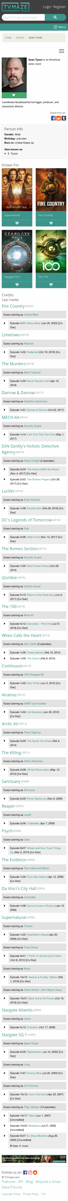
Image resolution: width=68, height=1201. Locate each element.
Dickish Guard (32, 586)
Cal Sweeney (34, 712)
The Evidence (14, 859)
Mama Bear (33, 323)
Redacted (32, 352)
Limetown (11, 335)
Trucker (28, 926)
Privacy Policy (31, 1194)
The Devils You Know (39, 741)
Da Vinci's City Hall (19, 888)
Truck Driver (31, 947)
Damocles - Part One (39, 623)
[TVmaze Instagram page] (30, 1173)
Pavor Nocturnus (36, 798)
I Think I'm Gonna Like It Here (44, 956)
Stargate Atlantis (17, 1010)
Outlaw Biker (31, 314)
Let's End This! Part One (41, 434)
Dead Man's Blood (37, 934)
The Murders (14, 363)
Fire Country (45, 215)
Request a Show (48, 1182)
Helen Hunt (33, 537)
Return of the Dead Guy (40, 594)
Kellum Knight (32, 460)
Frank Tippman (32, 732)
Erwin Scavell (31, 499)
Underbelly (33, 823)
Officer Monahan (33, 761)
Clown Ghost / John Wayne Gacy (43, 989)
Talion (31, 1115)
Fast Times (33, 683)
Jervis (27, 1018)
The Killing (11, 752)
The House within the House (43, 469)
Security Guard (32, 426)
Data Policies (12, 1187)
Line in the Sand (37, 1094)
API (20, 1182)
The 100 (43, 276)
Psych (7, 831)
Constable (29, 897)
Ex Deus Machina (37, 1135)
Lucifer (8, 491)
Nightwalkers (34, 1051)
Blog (29, 1182)
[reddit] (58, 119)
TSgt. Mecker (31, 1107)
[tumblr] (64, 119)
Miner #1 (29, 615)
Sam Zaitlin (30, 644)
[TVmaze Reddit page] (35, 1173)
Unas (27, 1064)
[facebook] (53, 119)
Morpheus (34, 1125)
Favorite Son (34, 508)
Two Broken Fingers (38, 479)
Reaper (8, 806)
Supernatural (12, 215)
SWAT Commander (35, 703)
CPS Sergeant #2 (34, 674)
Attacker (28, 343)
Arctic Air (10, 723)
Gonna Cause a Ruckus (41, 905)
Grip (26, 528)
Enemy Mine (34, 1073)
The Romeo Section (20, 548)
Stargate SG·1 (12, 276)
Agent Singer (31, 1043)
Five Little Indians (37, 876)
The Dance (33, 658)
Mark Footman (32, 372)
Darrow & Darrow (18, 392)
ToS (43, 1194)
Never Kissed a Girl (38, 381)
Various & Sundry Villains (42, 977)
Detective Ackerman (35, 401)
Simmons (29, 790)
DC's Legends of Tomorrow (27, 520)
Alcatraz (9, 695)
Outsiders (32, 1027)
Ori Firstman (31, 1085)
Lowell (27, 814)
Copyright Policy (11, 1194)
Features (9, 1182)
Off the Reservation (38, 769)
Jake (26, 839)
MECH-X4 (10, 417)
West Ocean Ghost (38, 566)
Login (47, 7)
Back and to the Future (41, 998)
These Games (35, 652)
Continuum (12, 666)
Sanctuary (11, 781)
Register (59, 7)
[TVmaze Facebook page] (25, 1173)
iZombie (9, 577)
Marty (27, 968)
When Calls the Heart (21, 635)
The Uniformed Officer (36, 868)
